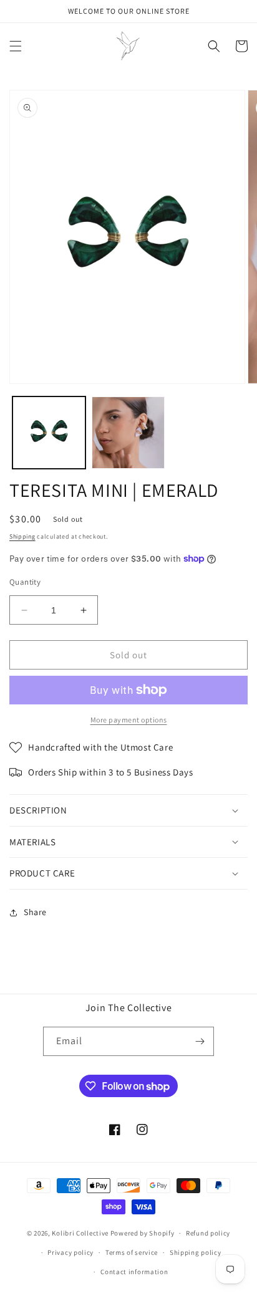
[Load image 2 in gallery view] (128, 432)
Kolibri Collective (80, 1233)
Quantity (25, 582)
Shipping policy (195, 1252)
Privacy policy (70, 1252)
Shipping (22, 536)
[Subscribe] (199, 1041)
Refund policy (208, 1233)
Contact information (134, 1271)
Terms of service (131, 1252)
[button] (15, 46)
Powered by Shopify (142, 1233)
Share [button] (35, 912)
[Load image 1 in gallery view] (48, 432)
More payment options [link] (128, 719)
